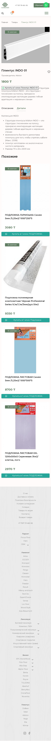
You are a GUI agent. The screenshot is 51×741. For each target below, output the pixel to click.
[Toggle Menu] (46, 13)
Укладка (25, 507)
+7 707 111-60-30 (21, 5)
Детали (21, 108)
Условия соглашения (25, 504)
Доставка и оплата (25, 497)
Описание (7, 108)
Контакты (25, 514)
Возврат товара (25, 517)
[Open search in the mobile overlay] (2, 13)
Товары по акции (25, 510)
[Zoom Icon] (47, 29)
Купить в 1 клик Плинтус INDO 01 (21, 88)
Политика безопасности (25, 500)
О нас (25, 493)
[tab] (7, 108)
